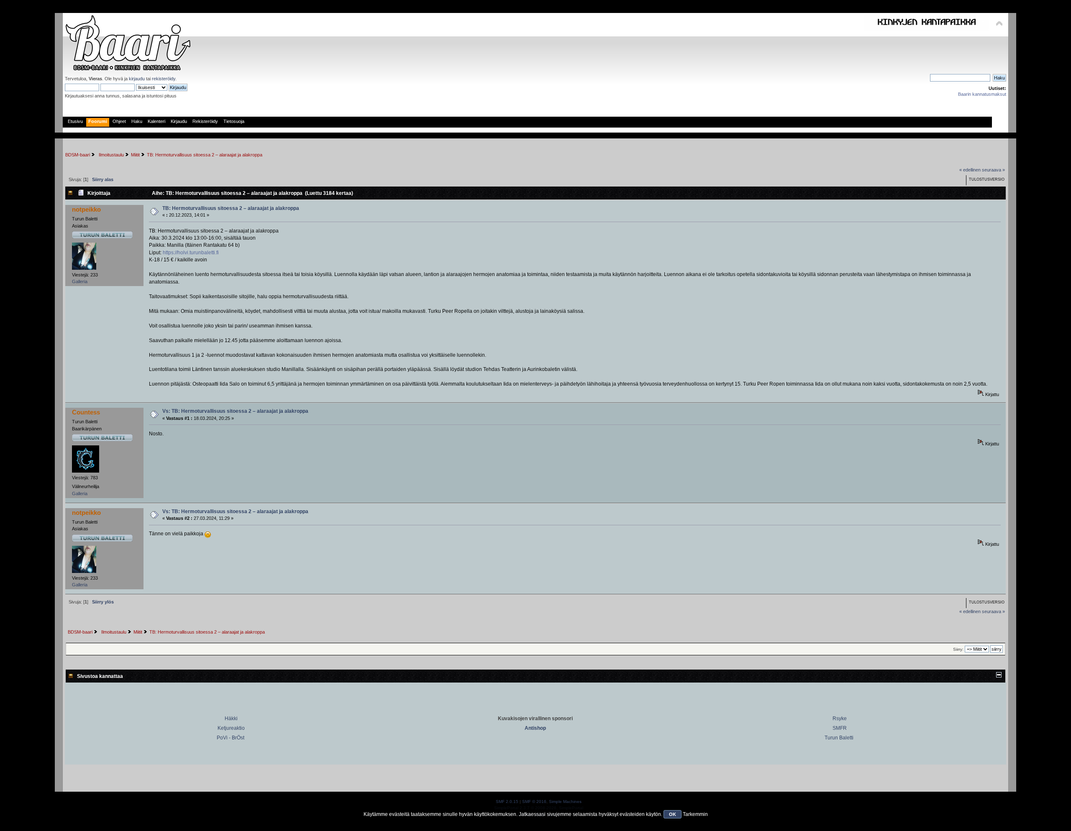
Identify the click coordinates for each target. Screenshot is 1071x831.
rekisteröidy (163, 78)
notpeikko (86, 209)
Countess (86, 412)
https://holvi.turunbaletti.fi (191, 253)
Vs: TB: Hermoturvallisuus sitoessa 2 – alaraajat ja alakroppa (235, 411)
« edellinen (970, 169)
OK (672, 814)
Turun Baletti (839, 738)
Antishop (535, 728)
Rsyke (840, 718)
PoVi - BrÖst (230, 738)
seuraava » (993, 169)
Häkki (231, 718)
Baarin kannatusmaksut (982, 94)
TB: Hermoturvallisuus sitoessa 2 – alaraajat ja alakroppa (230, 208)
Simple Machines (565, 801)
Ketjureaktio (231, 728)
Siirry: (958, 649)
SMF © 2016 (534, 801)
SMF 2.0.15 (507, 801)
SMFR (840, 728)
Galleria (79, 281)
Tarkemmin (695, 814)
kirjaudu (137, 78)
